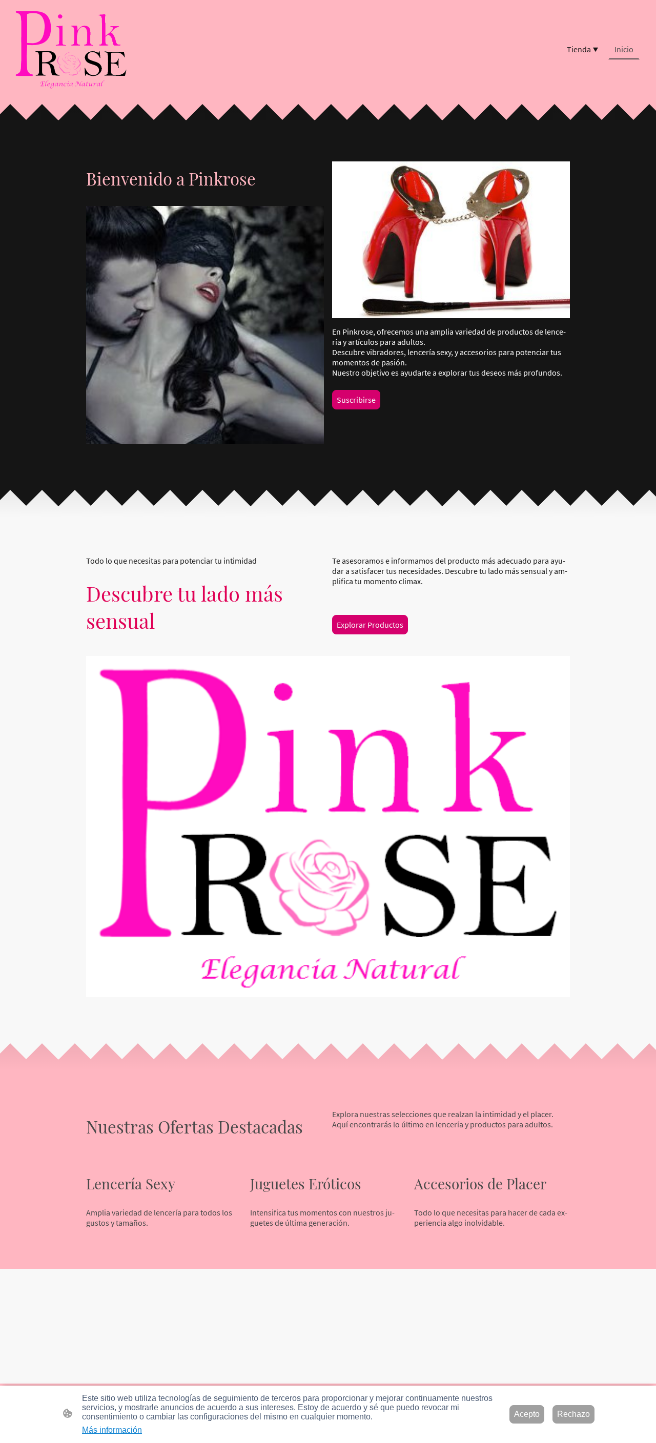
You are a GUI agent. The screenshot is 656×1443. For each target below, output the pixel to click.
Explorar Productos (370, 625)
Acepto (527, 1414)
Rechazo (573, 1414)
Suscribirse (356, 400)
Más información (112, 1430)
